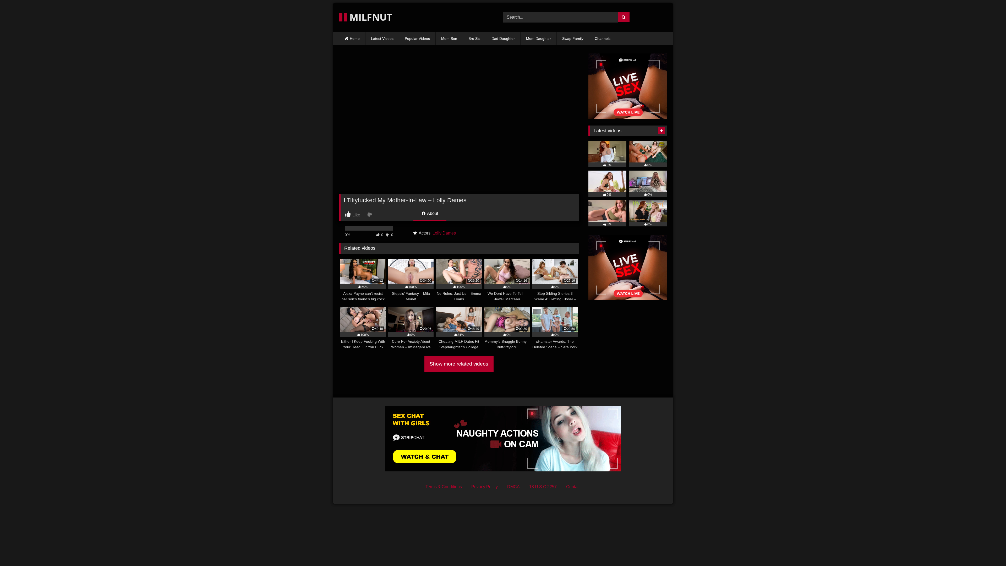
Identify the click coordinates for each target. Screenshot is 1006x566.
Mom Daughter (538, 38)
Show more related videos (459, 364)
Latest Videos (382, 38)
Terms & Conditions (443, 487)
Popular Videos (417, 38)
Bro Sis (474, 38)
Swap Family (572, 38)
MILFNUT (369, 17)
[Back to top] (990, 550)
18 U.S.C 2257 (543, 487)
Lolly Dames (444, 233)
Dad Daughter (503, 38)
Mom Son (449, 38)
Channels (602, 38)
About (432, 213)
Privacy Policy (484, 487)
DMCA (513, 487)
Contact (573, 487)
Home (355, 38)
